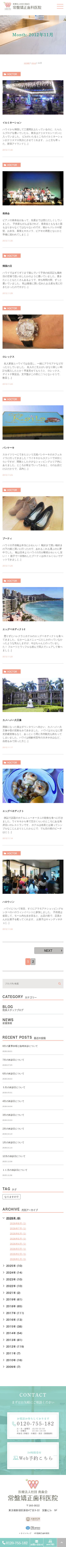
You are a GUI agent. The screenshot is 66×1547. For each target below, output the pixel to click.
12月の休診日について (14, 1156)
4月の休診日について (13, 1101)
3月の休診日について (13, 1115)
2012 (33, 63)
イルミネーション (12, 122)
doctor (12, 74)
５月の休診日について (14, 1087)
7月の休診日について (13, 1060)
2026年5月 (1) (18, 1238)
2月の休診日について (13, 1128)
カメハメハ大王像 (12, 720)
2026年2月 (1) (18, 1254)
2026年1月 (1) (18, 1259)
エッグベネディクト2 (14, 629)
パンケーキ (8, 447)
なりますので (11, 1196)
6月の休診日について (13, 1073)
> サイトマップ (25, 1533)
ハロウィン (8, 901)
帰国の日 (7, 265)
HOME (27, 63)
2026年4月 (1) (18, 1243)
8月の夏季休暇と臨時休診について (20, 1046)
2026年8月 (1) (18, 1223)
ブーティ (7, 538)
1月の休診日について (13, 1142)
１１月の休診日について (15, 1170)
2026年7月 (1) (18, 1228)
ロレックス (8, 356)
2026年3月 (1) (18, 1249)
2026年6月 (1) (18, 1233)
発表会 (6, 213)
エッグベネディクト (13, 810)
